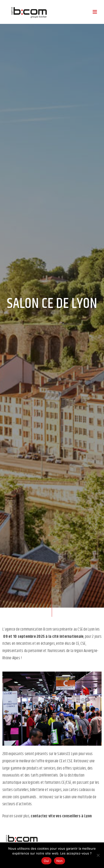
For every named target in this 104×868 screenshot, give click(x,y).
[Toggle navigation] (94, 12)
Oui (46, 861)
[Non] (98, 855)
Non (59, 861)
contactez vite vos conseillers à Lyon (61, 816)
